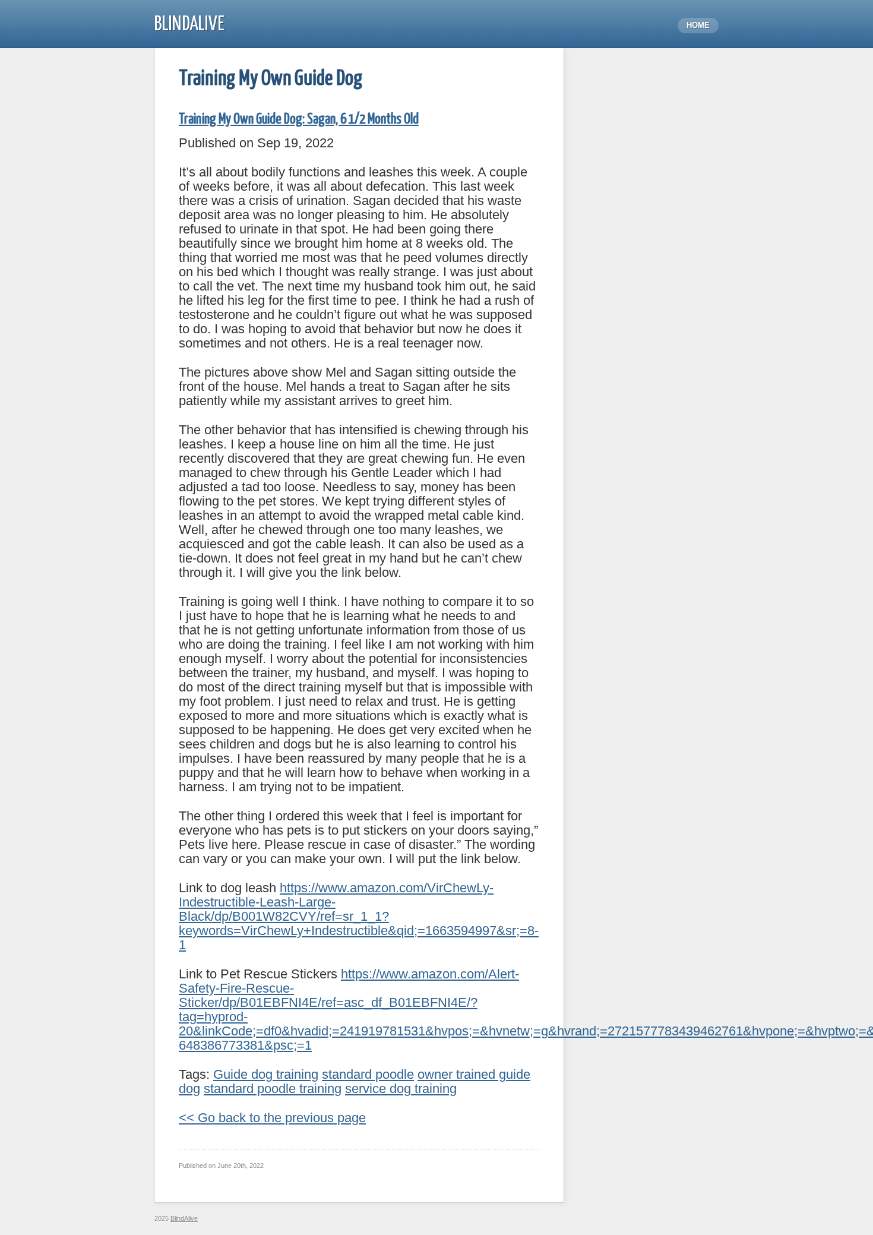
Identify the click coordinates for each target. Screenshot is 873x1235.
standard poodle (368, 1074)
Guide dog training (265, 1074)
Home (698, 25)
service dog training (401, 1088)
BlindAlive (189, 24)
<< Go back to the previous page (272, 1117)
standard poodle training (272, 1088)
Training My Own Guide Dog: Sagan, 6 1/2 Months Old (299, 120)
